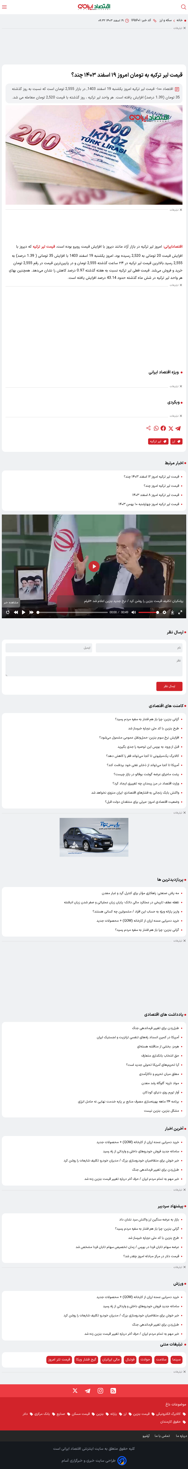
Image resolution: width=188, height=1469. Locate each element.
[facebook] (163, 428)
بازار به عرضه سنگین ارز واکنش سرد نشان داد (149, 1219)
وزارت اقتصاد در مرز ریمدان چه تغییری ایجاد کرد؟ (146, 783)
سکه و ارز (165, 20)
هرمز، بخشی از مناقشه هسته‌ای (158, 1046)
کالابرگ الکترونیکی (168, 1414)
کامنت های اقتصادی (166, 706)
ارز (173, 441)
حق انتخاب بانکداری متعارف (160, 1055)
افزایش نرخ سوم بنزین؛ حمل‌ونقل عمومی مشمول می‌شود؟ (139, 737)
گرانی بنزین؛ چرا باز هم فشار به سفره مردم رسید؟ (147, 719)
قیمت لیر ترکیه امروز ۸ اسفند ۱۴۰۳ (155, 495)
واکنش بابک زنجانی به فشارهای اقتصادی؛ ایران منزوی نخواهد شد (135, 792)
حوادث (145, 1359)
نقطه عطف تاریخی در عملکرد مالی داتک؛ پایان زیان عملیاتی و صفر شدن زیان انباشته (121, 902)
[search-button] (183, 7)
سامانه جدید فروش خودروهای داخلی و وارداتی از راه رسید (141, 1151)
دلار (25, 1414)
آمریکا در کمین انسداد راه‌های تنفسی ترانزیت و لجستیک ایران (138, 1037)
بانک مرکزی (42, 1414)
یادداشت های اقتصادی (163, 1015)
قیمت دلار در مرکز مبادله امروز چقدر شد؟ (151, 1256)
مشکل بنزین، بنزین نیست (161, 1110)
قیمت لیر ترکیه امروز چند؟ (161, 486)
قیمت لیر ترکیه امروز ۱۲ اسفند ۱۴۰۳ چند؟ (151, 476)
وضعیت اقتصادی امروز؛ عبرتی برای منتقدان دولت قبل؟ (142, 802)
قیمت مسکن (81, 1414)
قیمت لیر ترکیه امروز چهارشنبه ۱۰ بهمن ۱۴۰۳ (149, 504)
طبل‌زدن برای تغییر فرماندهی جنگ (155, 1028)
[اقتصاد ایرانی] (94, 7)
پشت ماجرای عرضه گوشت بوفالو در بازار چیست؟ (146, 774)
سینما (176, 1359)
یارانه (113, 1414)
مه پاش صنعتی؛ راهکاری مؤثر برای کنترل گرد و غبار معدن (140, 893)
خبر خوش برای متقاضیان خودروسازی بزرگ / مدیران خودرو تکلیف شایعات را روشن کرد (121, 1160)
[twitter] (170, 428)
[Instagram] (100, 1390)
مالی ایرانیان (111, 1359)
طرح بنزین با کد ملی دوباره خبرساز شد (153, 728)
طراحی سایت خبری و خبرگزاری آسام (89, 1460)
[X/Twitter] (74, 1390)
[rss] (113, 1390)
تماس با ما (163, 1436)
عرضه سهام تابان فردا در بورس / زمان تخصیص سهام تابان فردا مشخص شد (127, 1247)
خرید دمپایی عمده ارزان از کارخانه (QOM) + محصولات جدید (138, 920)
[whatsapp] (156, 428)
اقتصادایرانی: (172, 246)
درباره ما (182, 1436)
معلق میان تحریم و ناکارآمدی (159, 1074)
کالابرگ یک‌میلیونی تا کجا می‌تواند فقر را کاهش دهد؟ (142, 756)
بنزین (100, 1414)
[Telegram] (87, 1390)
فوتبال (130, 1359)
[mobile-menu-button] (4, 7)
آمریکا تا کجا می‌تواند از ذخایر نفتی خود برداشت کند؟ (143, 765)
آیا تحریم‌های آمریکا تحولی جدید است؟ (152, 1065)
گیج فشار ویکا (86, 1359)
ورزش (178, 1284)
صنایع (61, 1414)
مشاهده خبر (11, 602)
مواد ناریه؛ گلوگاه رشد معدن (160, 1083)
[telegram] (178, 428)
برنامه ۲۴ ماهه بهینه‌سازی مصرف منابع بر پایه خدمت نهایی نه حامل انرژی (128, 1101)
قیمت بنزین (141, 1414)
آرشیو (146, 1436)
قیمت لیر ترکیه (44, 246)
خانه (179, 20)
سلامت (161, 1359)
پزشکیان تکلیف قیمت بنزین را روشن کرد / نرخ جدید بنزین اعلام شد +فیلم (133, 601)
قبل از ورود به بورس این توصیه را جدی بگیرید (148, 746)
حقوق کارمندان (170, 1421)
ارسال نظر (169, 686)
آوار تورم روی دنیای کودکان (161, 1092)
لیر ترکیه (155, 441)
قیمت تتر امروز (59, 1359)
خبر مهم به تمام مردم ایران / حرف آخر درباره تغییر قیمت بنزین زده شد (131, 1179)
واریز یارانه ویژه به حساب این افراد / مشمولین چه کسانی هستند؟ (136, 911)
